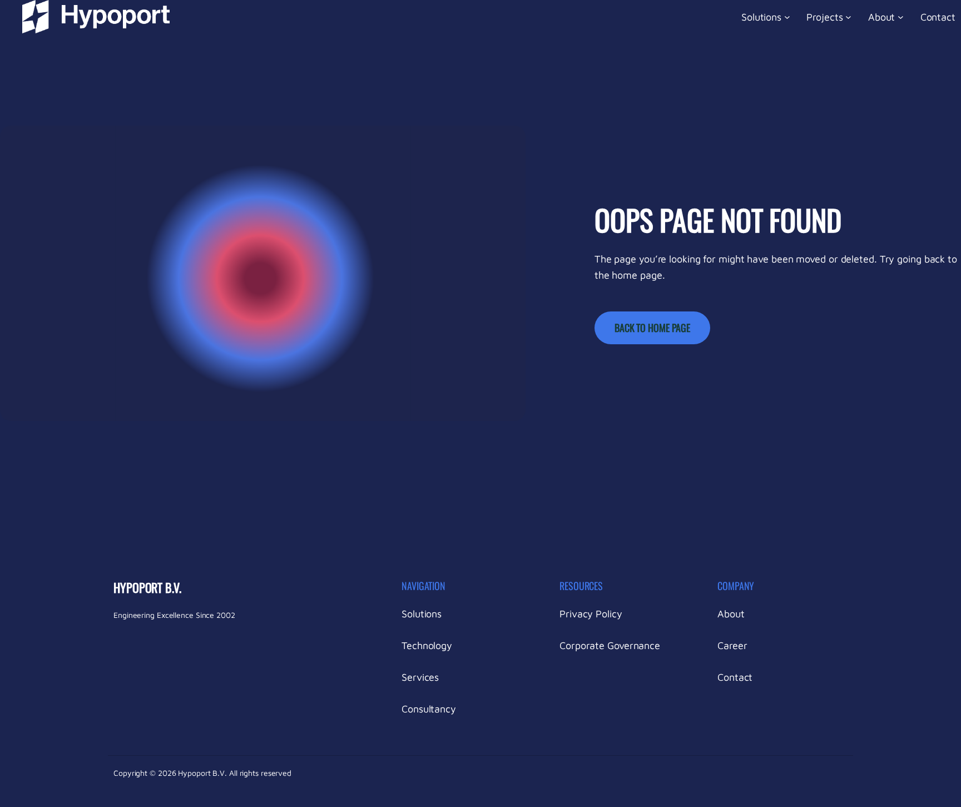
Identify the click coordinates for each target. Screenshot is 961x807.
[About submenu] (901, 17)
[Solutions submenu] (787, 17)
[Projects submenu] (848, 17)
